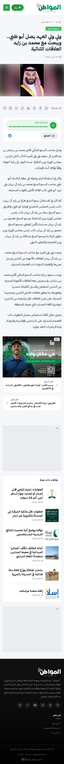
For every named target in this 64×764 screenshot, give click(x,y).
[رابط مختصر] (16, 108)
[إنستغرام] (43, 705)
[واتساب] (46, 108)
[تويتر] (58, 705)
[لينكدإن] (28, 108)
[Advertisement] (32, 448)
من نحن (55, 723)
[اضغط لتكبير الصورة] (32, 80)
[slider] (28, 126)
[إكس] (34, 108)
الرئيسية (58, 22)
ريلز (16, 7)
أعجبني (47, 135)
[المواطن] (49, 7)
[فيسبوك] (40, 108)
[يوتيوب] (35, 705)
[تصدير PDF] (10, 108)
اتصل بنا (55, 732)
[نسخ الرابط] (22, 108)
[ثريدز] (20, 705)
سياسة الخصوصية (51, 728)
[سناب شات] (28, 705)
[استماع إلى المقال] (53, 125)
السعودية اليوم (46, 22)
